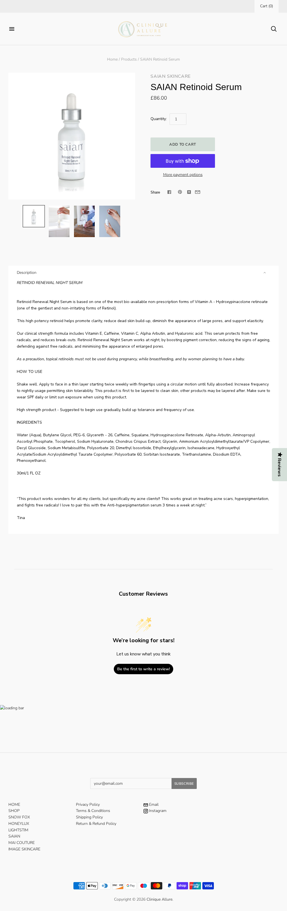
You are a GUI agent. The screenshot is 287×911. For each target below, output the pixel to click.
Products (129, 59)
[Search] (274, 29)
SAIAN (14, 836)
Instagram (157, 810)
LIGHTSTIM (18, 830)
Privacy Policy (88, 804)
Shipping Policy (89, 817)
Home (112, 59)
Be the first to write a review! (143, 669)
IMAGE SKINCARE (24, 849)
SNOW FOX (19, 817)
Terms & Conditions (93, 810)
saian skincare (171, 76)
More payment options (183, 174)
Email (153, 804)
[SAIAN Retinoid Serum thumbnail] (34, 216)
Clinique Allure (159, 899)
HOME (14, 804)
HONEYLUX (18, 823)
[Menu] (11, 28)
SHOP (14, 810)
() (266, 6)
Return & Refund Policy (96, 823)
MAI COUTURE (21, 842)
